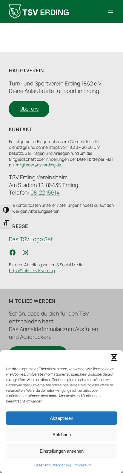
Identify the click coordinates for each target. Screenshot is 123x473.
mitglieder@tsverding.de (38, 165)
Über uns (29, 108)
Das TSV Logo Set (31, 239)
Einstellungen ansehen (62, 451)
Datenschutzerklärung (52, 465)
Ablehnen (62, 434)
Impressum (82, 465)
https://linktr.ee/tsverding (32, 270)
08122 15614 (45, 192)
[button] (114, 357)
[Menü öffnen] (110, 11)
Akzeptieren (61, 418)
